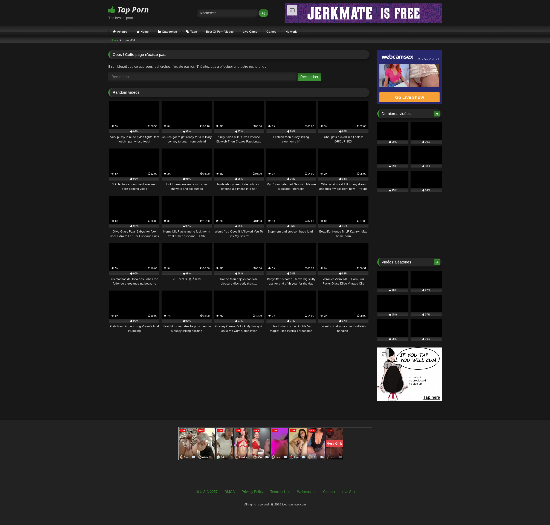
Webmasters (306, 492)
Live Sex (348, 492)
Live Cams (250, 31)
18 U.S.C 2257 (206, 492)
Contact (329, 492)
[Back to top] (536, 512)
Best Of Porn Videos (220, 31)
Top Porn (132, 9)
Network (291, 31)
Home (145, 31)
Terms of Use (280, 492)
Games (271, 31)
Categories (169, 31)
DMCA (230, 492)
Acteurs (122, 31)
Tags (193, 31)
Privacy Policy (252, 492)
